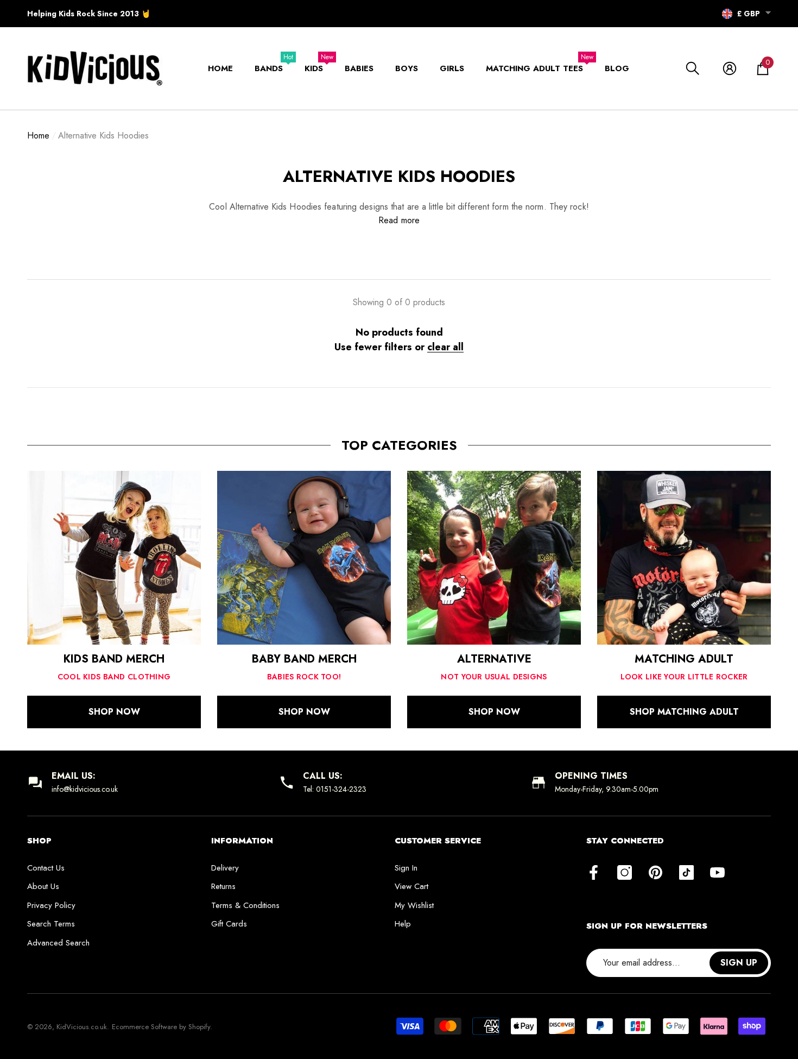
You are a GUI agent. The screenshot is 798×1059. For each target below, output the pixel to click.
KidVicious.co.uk (81, 1027)
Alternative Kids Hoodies (103, 135)
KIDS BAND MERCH (114, 659)
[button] (768, 13)
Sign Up (738, 962)
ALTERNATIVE (494, 659)
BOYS (406, 68)
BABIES (359, 68)
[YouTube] (717, 873)
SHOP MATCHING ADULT (684, 711)
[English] (727, 14)
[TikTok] (686, 873)
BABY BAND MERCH (304, 659)
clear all (445, 347)
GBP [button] (748, 13)
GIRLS (452, 68)
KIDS (314, 68)
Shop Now (114, 711)
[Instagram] (624, 873)
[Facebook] (593, 873)
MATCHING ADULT (684, 659)
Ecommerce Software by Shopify (161, 1027)
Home (38, 135)
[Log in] (729, 68)
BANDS (269, 68)
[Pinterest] (655, 873)
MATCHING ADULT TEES (534, 68)
